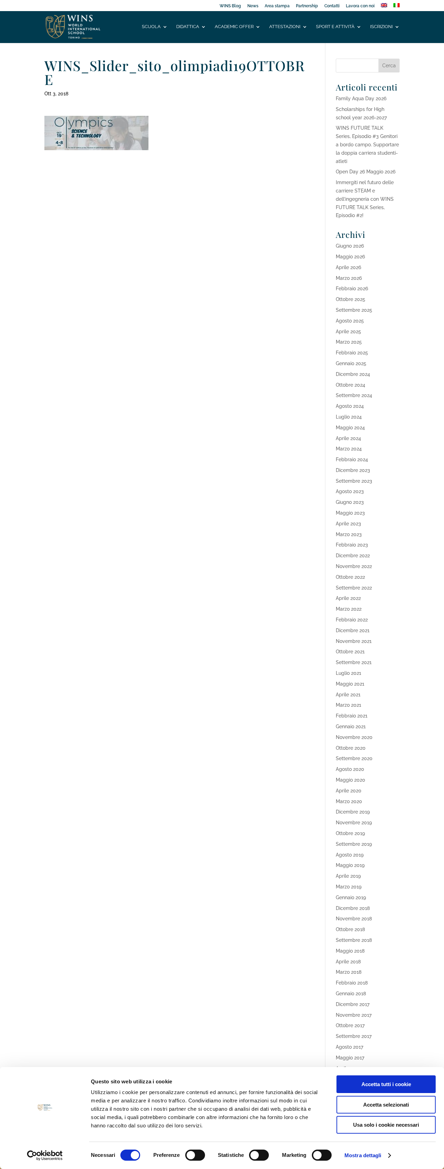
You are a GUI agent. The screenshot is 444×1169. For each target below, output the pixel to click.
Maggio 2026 (350, 256)
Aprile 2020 (348, 790)
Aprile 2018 (348, 961)
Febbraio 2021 (351, 716)
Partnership (307, 6)
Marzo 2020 (349, 801)
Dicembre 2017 (352, 1004)
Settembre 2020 (354, 758)
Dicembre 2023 (353, 470)
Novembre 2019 (354, 822)
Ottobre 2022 (350, 577)
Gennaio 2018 (351, 993)
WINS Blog (230, 6)
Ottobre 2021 (350, 651)
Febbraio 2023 (352, 545)
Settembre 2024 (354, 395)
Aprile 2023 (348, 523)
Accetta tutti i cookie (386, 1084)
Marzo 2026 (349, 278)
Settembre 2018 (354, 940)
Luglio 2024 (349, 417)
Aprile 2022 (348, 598)
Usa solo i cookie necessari (386, 1125)
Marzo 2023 (349, 534)
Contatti (332, 6)
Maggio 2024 (350, 427)
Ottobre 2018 (350, 929)
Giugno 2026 (350, 246)
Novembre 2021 (354, 641)
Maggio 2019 (350, 865)
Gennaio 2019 (351, 897)
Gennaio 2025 (351, 363)
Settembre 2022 (354, 588)
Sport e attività (335, 26)
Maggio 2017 (350, 1057)
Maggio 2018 (350, 951)
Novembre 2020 (354, 737)
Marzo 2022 (348, 609)
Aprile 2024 (348, 438)
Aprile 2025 (348, 331)
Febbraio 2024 (352, 459)
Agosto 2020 (350, 769)
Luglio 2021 (348, 673)
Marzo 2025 (349, 342)
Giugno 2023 (350, 502)
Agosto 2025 (350, 321)
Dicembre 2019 (353, 812)
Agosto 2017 (349, 1047)
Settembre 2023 (354, 481)
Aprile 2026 (348, 267)
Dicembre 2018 (353, 908)
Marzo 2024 (349, 449)
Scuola (151, 26)
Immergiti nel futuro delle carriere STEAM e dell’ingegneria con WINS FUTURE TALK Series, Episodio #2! (365, 199)
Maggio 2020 (350, 780)
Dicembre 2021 (352, 630)
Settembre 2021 (354, 662)
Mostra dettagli (363, 1155)
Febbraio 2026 (352, 288)
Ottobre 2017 (350, 1025)
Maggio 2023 (350, 513)
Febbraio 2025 (352, 352)
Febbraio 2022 (352, 619)
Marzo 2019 (348, 886)
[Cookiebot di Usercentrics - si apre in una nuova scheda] (45, 1155)
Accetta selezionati (386, 1105)
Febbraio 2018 (352, 983)
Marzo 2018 (348, 972)
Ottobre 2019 (350, 833)
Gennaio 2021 (351, 726)
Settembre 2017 (354, 1036)
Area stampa (277, 6)
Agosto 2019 (350, 855)
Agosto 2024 (350, 406)
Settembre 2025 (354, 310)
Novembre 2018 (354, 918)
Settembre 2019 (354, 844)
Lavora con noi (360, 6)
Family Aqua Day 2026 (361, 98)
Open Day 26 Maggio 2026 (365, 171)
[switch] (195, 1155)
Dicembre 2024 (353, 374)
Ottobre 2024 (350, 385)
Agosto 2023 (350, 491)
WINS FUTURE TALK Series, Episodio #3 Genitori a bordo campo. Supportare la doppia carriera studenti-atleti (367, 144)
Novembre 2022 (354, 566)
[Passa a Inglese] (384, 7)
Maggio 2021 (350, 684)
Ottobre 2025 (350, 299)
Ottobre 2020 (351, 748)
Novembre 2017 (354, 1015)
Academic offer (234, 26)
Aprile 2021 (348, 694)
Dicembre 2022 (353, 555)
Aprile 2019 (348, 876)
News (252, 6)
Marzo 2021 (348, 705)
